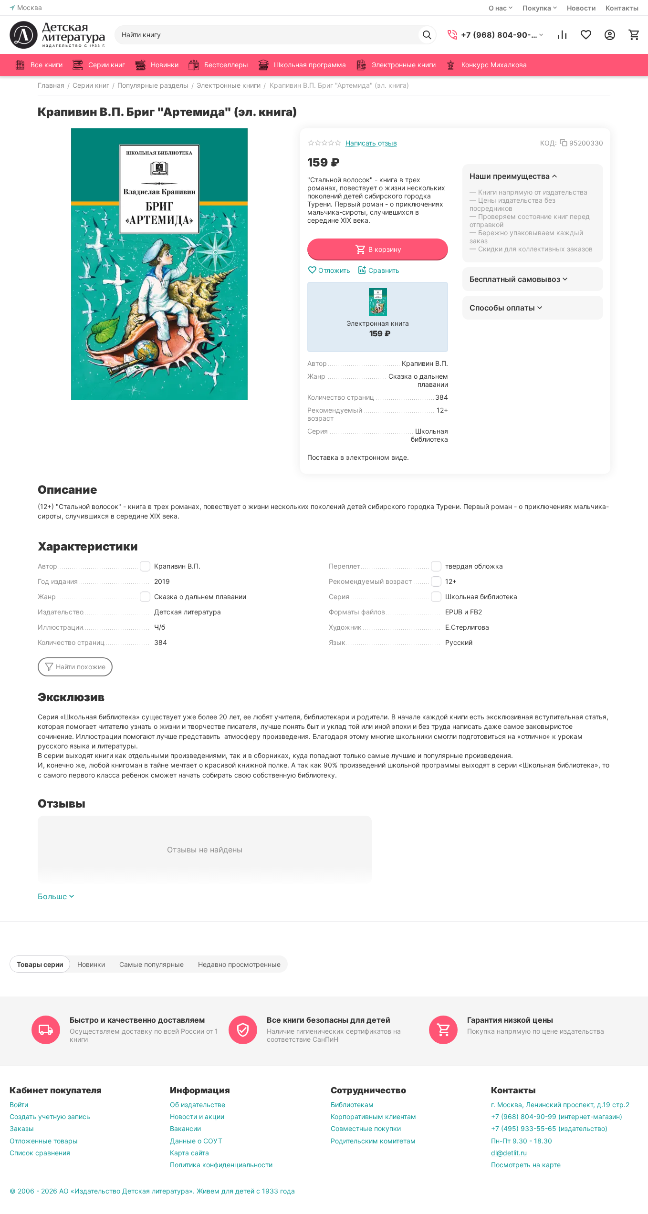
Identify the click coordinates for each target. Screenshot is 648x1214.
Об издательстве (197, 1104)
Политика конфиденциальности (221, 1165)
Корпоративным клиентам (373, 1116)
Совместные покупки (366, 1128)
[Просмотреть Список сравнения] (562, 34)
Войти (19, 1104)
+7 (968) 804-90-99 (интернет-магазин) (556, 1116)
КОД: (548, 143)
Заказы (22, 1128)
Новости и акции (197, 1116)
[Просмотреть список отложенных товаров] (586, 34)
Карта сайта (189, 1153)
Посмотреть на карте (526, 1165)
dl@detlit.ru (509, 1153)
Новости (581, 8)
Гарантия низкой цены (510, 1020)
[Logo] (57, 35)
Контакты (622, 8)
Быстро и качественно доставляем (137, 1020)
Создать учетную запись (50, 1116)
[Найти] (427, 34)
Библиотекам (352, 1104)
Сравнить (383, 270)
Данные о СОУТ (196, 1141)
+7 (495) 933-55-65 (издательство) (549, 1128)
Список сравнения (40, 1153)
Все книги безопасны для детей (328, 1020)
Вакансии (185, 1128)
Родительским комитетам (373, 1141)
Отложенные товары (44, 1141)
